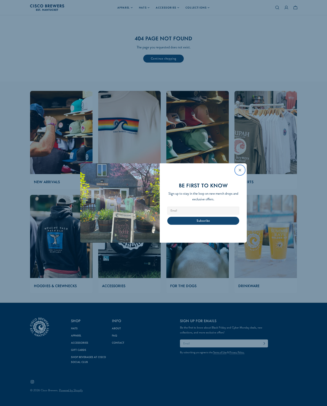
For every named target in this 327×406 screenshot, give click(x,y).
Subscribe (203, 220)
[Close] (239, 170)
